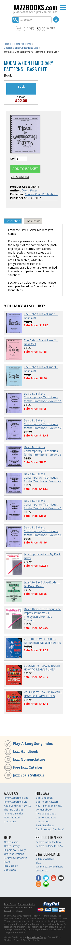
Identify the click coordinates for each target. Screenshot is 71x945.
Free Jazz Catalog (27, 767)
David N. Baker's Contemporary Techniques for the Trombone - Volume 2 (43, 424)
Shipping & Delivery (15, 850)
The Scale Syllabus (46, 813)
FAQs (7, 862)
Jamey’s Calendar (13, 813)
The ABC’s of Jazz (13, 809)
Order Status (11, 842)
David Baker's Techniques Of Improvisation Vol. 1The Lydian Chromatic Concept (42, 614)
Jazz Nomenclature (29, 759)
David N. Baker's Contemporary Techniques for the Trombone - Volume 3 (43, 450)
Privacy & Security (23, 907)
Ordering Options (14, 854)
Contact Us (10, 821)
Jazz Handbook (25, 751)
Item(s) (30, 28)
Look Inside (32, 221)
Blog (38, 862)
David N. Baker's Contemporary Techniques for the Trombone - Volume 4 (43, 477)
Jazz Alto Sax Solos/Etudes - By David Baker (42, 584)
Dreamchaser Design (36, 937)
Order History (12, 846)
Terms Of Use (10, 904)
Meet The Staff (12, 817)
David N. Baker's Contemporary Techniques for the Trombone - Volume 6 (43, 531)
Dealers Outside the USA (49, 846)
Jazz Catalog (42, 821)
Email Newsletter (45, 825)
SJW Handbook (44, 809)
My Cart (51, 28)
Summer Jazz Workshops (49, 866)
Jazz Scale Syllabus (28, 775)
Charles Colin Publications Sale (21, 47)
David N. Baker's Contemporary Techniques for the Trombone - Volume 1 (43, 397)
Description (13, 221)
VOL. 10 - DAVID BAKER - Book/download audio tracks (42, 641)
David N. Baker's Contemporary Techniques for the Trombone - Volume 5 (43, 504)
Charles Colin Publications (41, 194)
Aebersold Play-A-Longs (17, 805)
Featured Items (22, 43)
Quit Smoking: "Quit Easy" (50, 829)
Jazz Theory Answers (47, 801)
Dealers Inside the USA (48, 842)
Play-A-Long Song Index (33, 743)
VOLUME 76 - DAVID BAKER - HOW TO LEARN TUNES (43, 667)
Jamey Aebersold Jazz (16, 797)
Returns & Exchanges (15, 858)
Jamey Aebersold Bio (15, 801)
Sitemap (19, 911)
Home (7, 43)
